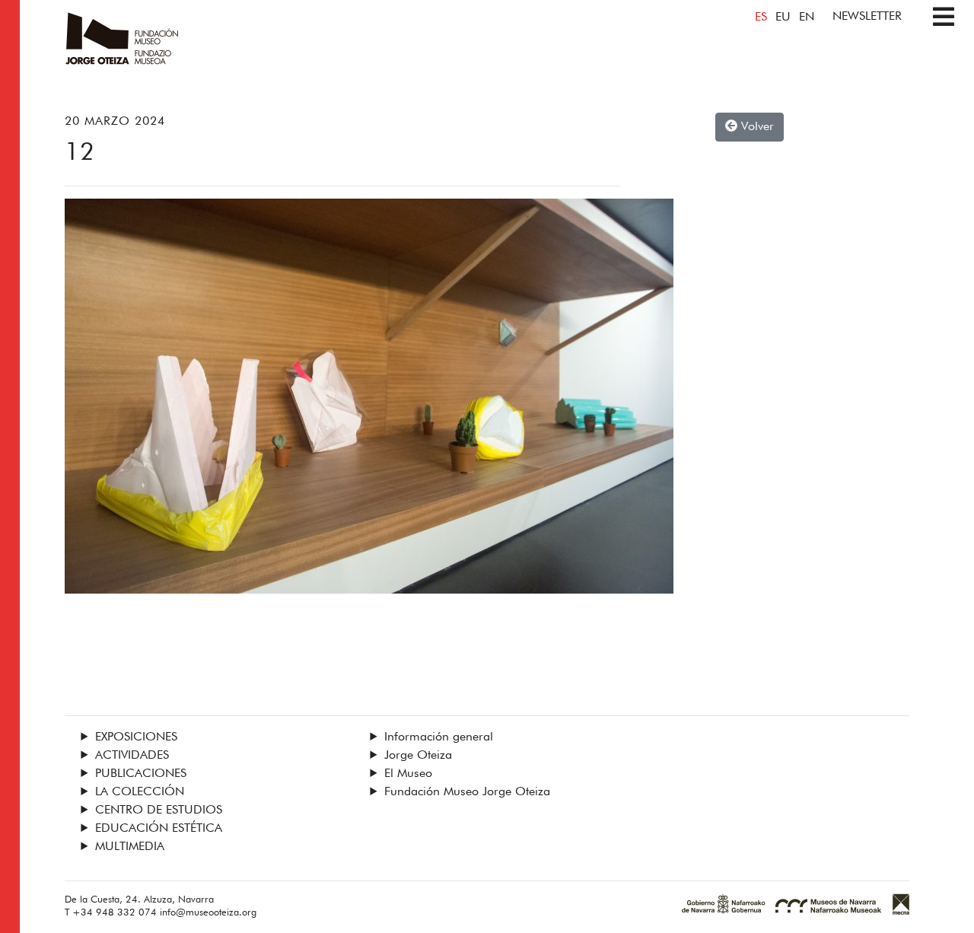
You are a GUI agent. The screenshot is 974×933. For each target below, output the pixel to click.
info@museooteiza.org (208, 913)
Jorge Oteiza (418, 756)
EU (783, 17)
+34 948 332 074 (114, 913)
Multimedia (129, 847)
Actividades (132, 756)
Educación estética (158, 829)
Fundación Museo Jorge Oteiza (467, 792)
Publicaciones (140, 774)
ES (761, 17)
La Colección (139, 792)
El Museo (408, 774)
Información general (438, 737)
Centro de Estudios (158, 810)
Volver (755, 127)
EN (806, 17)
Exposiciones (136, 737)
